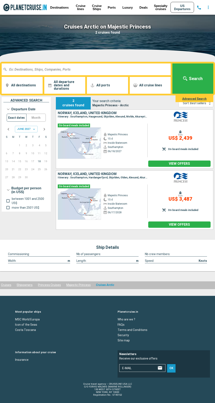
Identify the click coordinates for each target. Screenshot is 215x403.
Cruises (6, 285)
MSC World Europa (27, 319)
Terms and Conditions (132, 330)
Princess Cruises (49, 285)
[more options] (208, 7)
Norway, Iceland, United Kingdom (87, 113)
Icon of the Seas (26, 324)
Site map (124, 340)
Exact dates (16, 117)
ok (171, 368)
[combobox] (87, 69)
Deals (143, 7)
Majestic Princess (78, 285)
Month (36, 117)
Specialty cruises (160, 7)
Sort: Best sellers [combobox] (194, 103)
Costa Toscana (25, 330)
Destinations (59, 7)
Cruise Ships (97, 7)
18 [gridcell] (39, 161)
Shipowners (25, 285)
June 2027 (23, 128)
